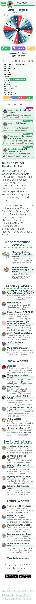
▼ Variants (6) (18, 12)
